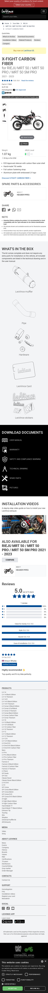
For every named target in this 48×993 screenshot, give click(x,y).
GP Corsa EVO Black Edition (12, 796)
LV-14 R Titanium (8, 704)
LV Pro (4, 752)
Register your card (8, 896)
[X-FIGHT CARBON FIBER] (4, 104)
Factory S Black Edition (10, 764)
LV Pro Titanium (7, 759)
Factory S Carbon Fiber (10, 766)
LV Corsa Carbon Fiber (10, 715)
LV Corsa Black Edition (10, 713)
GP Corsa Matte (7, 792)
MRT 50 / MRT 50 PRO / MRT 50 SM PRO (20, 26)
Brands (4, 852)
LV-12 (4, 732)
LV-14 (4, 692)
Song (4, 834)
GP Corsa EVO (7, 794)
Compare (6, 44)
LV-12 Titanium (7, 736)
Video (4, 831)
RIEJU (25, 23)
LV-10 (4, 720)
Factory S (5, 762)
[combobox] (42, 961)
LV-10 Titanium (7, 729)
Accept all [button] (12, 988)
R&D (3, 857)
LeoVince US (29, 50)
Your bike (16, 23)
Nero (3, 750)
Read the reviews (27, 80)
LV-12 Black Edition (9, 734)
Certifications (7, 859)
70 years (5, 861)
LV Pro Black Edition (9, 755)
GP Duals (5, 773)
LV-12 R (4, 739)
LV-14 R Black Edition (9, 701)
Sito (3, 815)
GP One (4, 776)
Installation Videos (9, 40)
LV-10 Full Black (7, 725)
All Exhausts (6, 822)
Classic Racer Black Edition (11, 780)
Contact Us (6, 880)
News (4, 843)
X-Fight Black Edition (9, 801)
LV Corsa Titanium (8, 718)
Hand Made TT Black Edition (12, 808)
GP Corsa (5, 787)
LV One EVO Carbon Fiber (11, 748)
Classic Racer (7, 778)
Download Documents (26, 37)
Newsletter (6, 898)
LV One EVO (6, 743)
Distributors (6, 864)
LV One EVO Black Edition (11, 745)
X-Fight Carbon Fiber (9, 803)
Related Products (25, 40)
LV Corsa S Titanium (9, 711)
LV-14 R (4, 699)
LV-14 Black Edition (9, 694)
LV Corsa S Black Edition (10, 706)
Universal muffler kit (9, 820)
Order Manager (7, 871)
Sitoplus (5, 817)
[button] (24, 984)
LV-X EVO (5, 783)
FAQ (3, 892)
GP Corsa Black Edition (10, 790)
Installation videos (8, 894)
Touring (4, 813)
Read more (15, 971)
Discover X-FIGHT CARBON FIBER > (16, 178)
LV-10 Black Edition (9, 722)
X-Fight (4, 799)
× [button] (45, 961)
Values (4, 854)
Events (4, 845)
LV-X (3, 785)
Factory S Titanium (8, 769)
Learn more (6, 918)
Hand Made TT (7, 806)
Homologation (7, 889)
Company (5, 847)
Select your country (23, 5)
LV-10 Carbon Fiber (9, 727)
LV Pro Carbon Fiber (9, 757)
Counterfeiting (7, 866)
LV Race (5, 771)
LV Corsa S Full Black (9, 708)
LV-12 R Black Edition (9, 741)
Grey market (6, 868)
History (4, 850)
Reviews (37, 40)
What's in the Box (9, 37)
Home (7, 23)
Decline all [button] (35, 988)
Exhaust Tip (6, 810)
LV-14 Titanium (7, 697)
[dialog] (24, 976)
